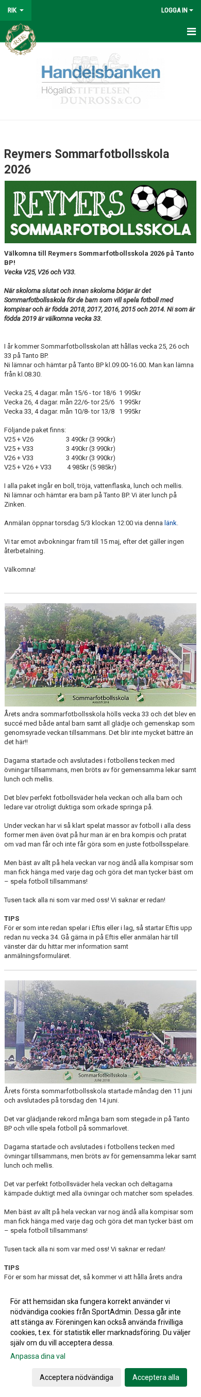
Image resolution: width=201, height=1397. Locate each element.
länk (170, 523)
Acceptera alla (155, 1377)
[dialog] (100, 1339)
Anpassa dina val (37, 1356)
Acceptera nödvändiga (76, 1377)
